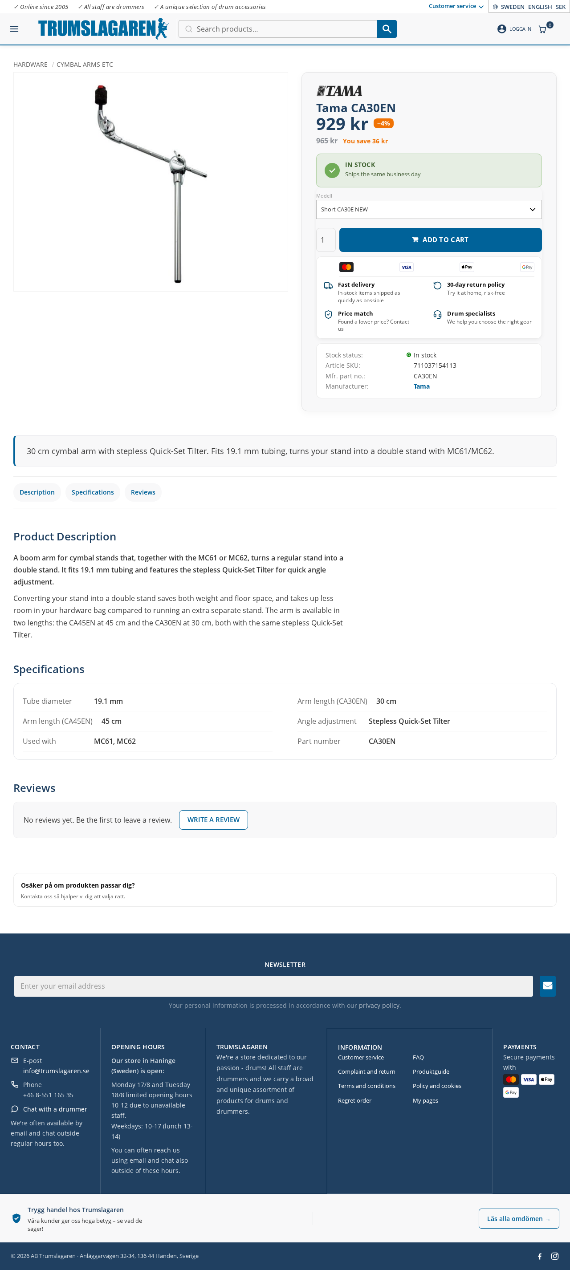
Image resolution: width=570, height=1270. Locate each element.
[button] (14, 25)
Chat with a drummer (55, 1109)
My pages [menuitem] (425, 1100)
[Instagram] (554, 1256)
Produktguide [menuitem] (431, 1071)
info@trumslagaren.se (56, 1071)
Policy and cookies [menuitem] (437, 1086)
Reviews (143, 492)
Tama (422, 386)
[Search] (387, 29)
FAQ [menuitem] (418, 1057)
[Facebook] (539, 1256)
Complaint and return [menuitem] (366, 1071)
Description (37, 492)
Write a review (213, 819)
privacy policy (379, 1005)
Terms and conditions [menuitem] (366, 1086)
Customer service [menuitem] (452, 6)
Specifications (93, 492)
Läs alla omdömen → (519, 1218)
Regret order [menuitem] (354, 1100)
